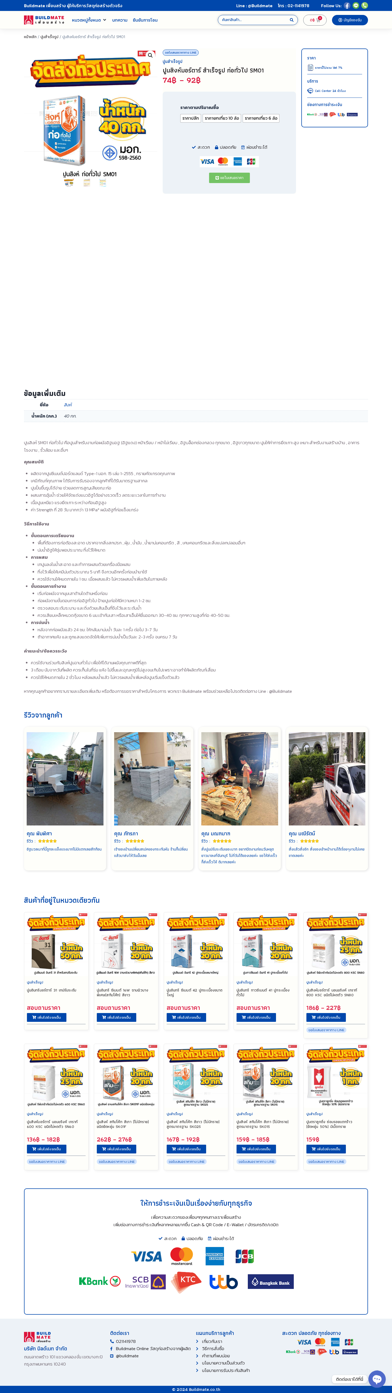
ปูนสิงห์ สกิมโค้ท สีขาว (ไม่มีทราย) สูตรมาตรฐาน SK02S (193, 1124)
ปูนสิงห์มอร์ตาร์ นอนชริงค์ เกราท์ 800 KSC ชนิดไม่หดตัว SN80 (331, 992)
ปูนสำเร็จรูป (49, 36)
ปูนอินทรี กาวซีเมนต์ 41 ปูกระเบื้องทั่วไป (263, 992)
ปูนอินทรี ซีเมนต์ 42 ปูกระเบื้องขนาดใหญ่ (194, 992)
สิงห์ (68, 404)
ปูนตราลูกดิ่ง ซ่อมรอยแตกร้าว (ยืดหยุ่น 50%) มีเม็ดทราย (329, 1124)
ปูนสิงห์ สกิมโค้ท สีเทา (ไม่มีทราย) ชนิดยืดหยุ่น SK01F (123, 1124)
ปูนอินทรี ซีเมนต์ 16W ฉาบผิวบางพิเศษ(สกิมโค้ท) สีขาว (122, 992)
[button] (89, 20)
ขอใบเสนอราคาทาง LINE (180, 52)
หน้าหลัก (30, 36)
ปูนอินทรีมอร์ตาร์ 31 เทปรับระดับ (52, 990)
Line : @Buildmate (254, 5)
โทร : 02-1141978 (293, 5)
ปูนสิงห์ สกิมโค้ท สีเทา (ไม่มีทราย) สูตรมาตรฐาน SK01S (263, 1124)
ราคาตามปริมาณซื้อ (199, 107)
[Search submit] (292, 20)
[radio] (191, 118)
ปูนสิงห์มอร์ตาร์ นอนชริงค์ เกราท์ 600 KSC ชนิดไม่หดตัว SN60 (52, 1124)
